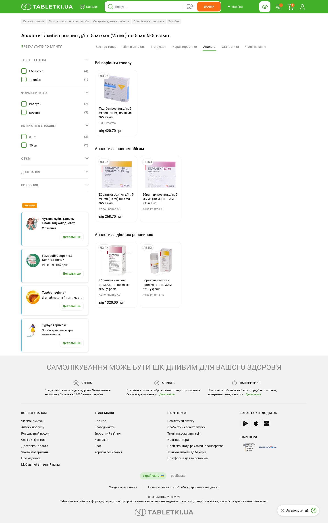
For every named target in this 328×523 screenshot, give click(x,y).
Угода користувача (123, 487)
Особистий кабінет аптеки (186, 427)
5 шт (32, 137)
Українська (151, 475)
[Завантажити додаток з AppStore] (255, 423)
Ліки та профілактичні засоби (69, 21)
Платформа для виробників (187, 458)
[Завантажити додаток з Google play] (245, 423)
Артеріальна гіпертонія (149, 21)
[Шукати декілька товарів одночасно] (190, 6)
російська (178, 475)
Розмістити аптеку (180, 421)
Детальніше (166, 394)
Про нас (100, 421)
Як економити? (32, 421)
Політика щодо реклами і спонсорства (195, 446)
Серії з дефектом (33, 439)
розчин (34, 112)
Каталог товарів (33, 21)
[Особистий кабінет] (302, 6)
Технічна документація (184, 433)
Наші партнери (178, 439)
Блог (97, 446)
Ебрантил (36, 71)
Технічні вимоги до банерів (186, 452)
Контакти (101, 439)
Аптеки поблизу (32, 427)
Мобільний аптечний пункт (40, 464)
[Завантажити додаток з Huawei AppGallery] (266, 423)
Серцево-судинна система (111, 21)
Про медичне (30, 458)
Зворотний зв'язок (108, 433)
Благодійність (104, 427)
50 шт (33, 145)
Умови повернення (35, 452)
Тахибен (174, 21)
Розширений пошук (35, 433)
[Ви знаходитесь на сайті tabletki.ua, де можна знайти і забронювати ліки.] (47, 6)
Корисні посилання (108, 452)
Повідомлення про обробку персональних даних (183, 487)
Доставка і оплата (34, 446)
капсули (35, 104)
